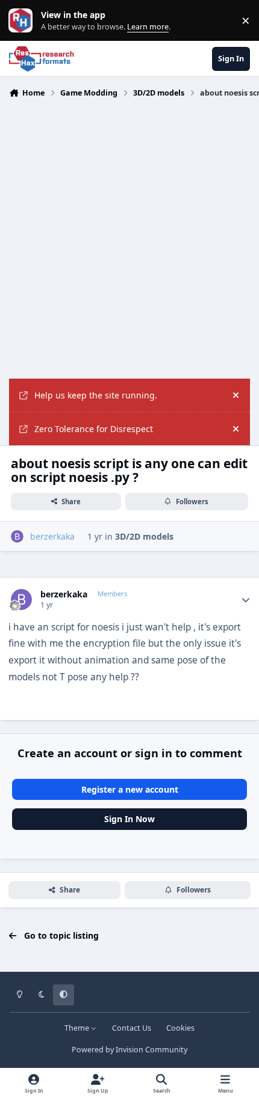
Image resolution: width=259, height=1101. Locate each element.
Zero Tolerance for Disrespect (93, 429)
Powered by (129, 1050)
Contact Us (131, 1028)
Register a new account (129, 789)
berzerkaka (63, 594)
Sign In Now (129, 819)
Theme (77, 1028)
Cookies (180, 1028)
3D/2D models (144, 536)
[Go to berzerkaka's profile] (17, 536)
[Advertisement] (129, 243)
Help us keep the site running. (95, 395)
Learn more (23, 20)
